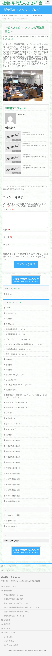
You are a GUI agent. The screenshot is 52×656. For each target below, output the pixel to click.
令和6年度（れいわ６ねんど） (17, 407)
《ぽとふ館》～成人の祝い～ (37, 186)
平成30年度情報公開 (13, 462)
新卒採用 (9, 365)
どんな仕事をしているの (15, 375)
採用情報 (9, 359)
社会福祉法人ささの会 (22, 3)
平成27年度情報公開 (13, 446)
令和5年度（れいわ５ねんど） (17, 402)
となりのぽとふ (8, 39)
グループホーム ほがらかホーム (18, 339)
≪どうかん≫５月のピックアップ (34, 168)
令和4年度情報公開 (13, 485)
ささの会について (12, 313)
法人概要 (9, 319)
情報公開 (7, 620)
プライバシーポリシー (14, 424)
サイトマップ (11, 429)
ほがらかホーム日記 (13, 515)
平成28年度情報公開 (13, 451)
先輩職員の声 (11, 390)
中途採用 (9, 370)
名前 (6, 229)
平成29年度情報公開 (13, 457)
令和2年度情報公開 (13, 474)
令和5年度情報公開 (13, 490)
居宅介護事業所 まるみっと (16, 354)
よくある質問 (11, 380)
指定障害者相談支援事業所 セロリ (19, 349)
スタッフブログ (9, 633)
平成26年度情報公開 (13, 440)
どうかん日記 (16, 139)
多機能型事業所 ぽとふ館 (15, 334)
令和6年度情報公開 (13, 496)
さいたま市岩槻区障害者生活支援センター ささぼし (25, 344)
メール (7, 237)
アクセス (9, 413)
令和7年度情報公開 (13, 501)
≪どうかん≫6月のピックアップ (34, 134)
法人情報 (9, 435)
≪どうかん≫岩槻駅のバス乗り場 (34, 157)
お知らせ (9, 294)
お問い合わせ (11, 418)
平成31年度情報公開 (13, 468)
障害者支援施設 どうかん (15, 329)
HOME (8, 308)
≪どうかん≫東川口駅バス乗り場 (34, 145)
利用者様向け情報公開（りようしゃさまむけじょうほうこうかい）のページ (27, 396)
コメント (8, 209)
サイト (6, 244)
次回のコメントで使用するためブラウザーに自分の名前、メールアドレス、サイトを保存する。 (25, 256)
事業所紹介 (10, 324)
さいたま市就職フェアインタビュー (19, 385)
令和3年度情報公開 (13, 479)
